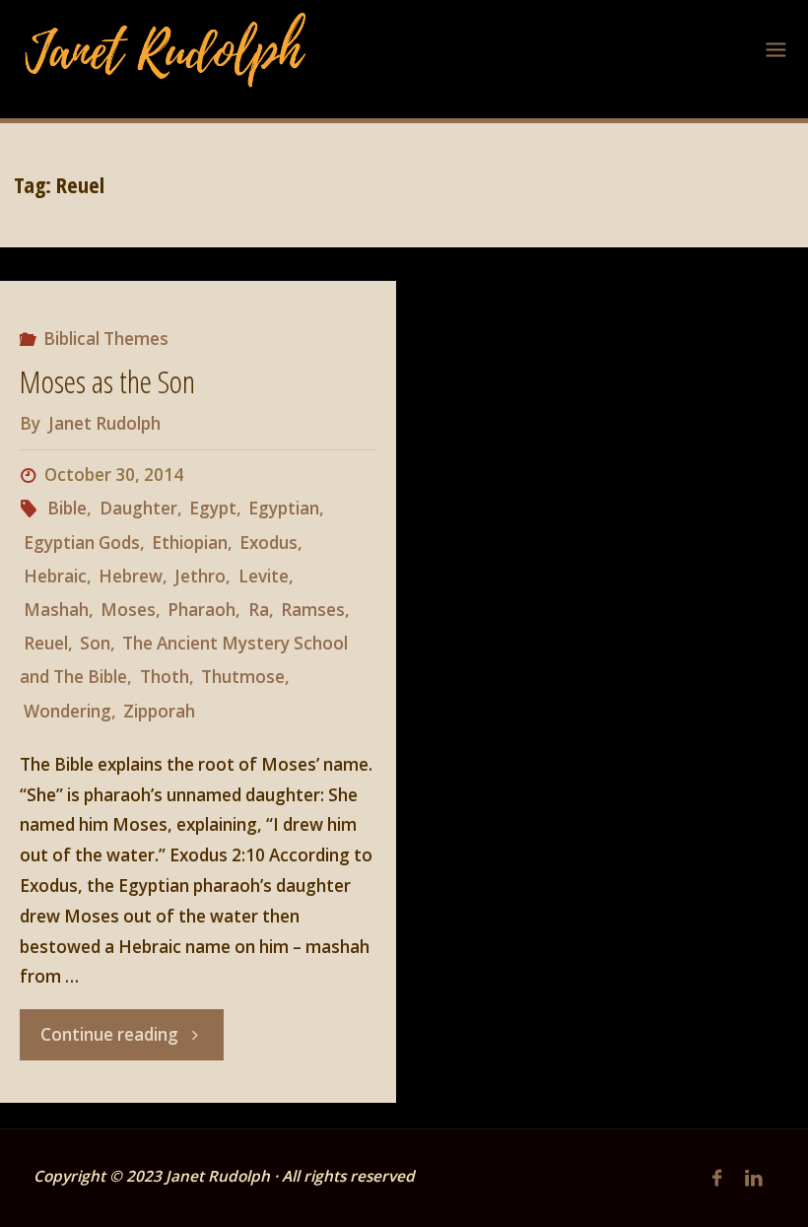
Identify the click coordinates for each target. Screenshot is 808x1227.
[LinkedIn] (753, 1178)
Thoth (164, 676)
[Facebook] (717, 1178)
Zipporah (159, 711)
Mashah (56, 609)
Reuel (45, 643)
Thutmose (243, 676)
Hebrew (131, 576)
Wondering (67, 711)
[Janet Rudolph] (166, 48)
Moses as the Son (107, 381)
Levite (263, 576)
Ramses (313, 609)
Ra (258, 609)
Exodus (268, 542)
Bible (67, 508)
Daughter (138, 508)
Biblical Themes (105, 338)
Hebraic (55, 576)
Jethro (200, 576)
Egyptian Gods (81, 542)
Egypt (212, 508)
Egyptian (283, 508)
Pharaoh (202, 609)
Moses (128, 609)
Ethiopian (190, 542)
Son (95, 643)
